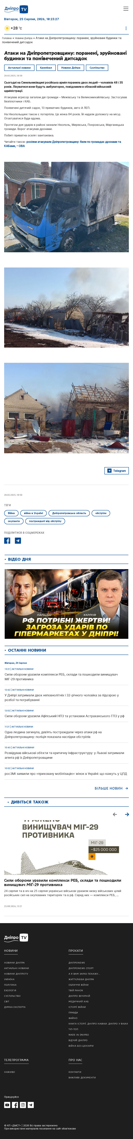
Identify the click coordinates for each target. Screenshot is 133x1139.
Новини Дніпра (23, 38)
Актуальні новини (19, 67)
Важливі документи (82, 1077)
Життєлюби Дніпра (81, 979)
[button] (127, 814)
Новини (11, 950)
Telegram (119, 470)
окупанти (14, 521)
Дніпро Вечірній (79, 996)
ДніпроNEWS (77, 963)
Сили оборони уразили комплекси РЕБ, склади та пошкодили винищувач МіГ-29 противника (62, 882)
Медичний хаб (78, 1001)
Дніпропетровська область (69, 513)
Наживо (9, 1072)
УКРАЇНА (9, 979)
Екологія (10, 990)
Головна (7, 38)
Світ (6, 1001)
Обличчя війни (79, 985)
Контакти (75, 1072)
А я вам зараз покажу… (84, 974)
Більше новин (109, 788)
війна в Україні (33, 513)
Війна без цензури (81, 1046)
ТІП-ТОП (73, 1029)
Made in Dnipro (79, 1035)
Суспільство (97, 67)
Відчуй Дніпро (78, 1040)
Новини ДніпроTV (16, 974)
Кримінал (46, 67)
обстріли (100, 513)
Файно (73, 1018)
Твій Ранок (76, 990)
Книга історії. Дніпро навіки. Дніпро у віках (98, 1024)
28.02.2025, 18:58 (13, 75)
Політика (10, 985)
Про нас (75, 1060)
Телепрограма (16, 1060)
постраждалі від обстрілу (45, 521)
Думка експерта (15, 1007)
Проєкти (76, 950)
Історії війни (77, 1007)
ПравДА (73, 1012)
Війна (11, 513)
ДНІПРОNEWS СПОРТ (81, 968)
